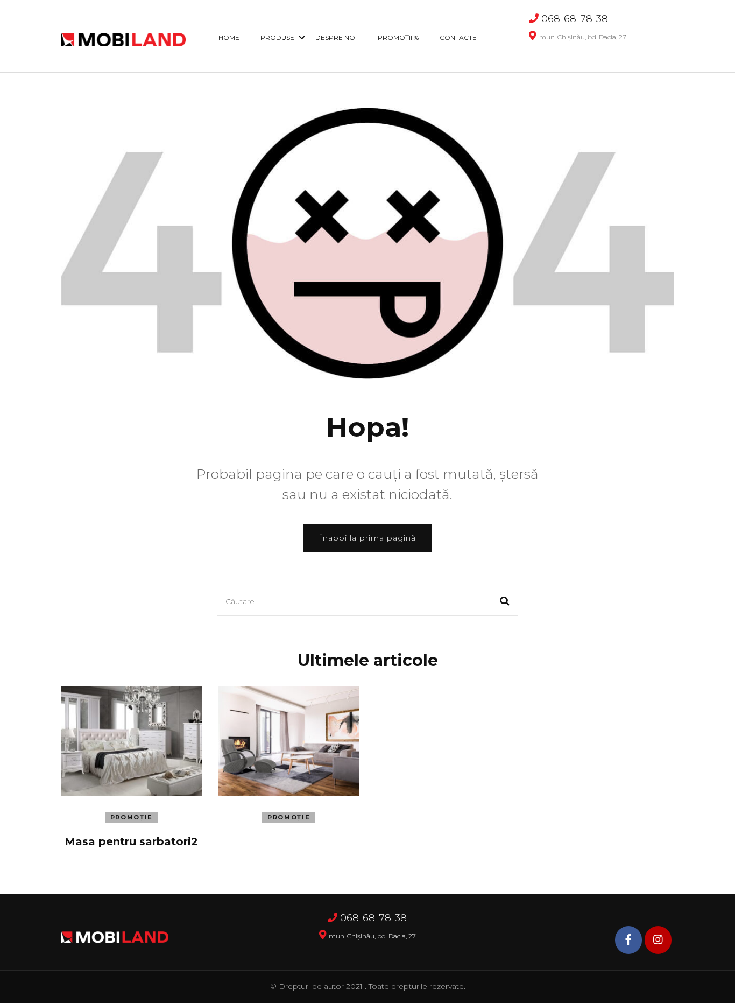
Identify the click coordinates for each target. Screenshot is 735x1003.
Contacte (458, 37)
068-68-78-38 (574, 19)
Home (228, 37)
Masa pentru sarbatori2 (131, 841)
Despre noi (336, 37)
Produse (277, 37)
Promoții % (398, 37)
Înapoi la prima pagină (368, 538)
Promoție (131, 817)
